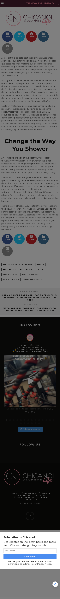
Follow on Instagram (32, 429)
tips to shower (30, 274)
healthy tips (27, 269)
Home (15, 493)
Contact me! (32, 499)
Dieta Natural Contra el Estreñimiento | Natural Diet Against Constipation (30, 309)
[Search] (58, 3)
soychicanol (29, 358)
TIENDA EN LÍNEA (39, 3)
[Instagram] (52, 403)
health (40, 264)
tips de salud (10, 274)
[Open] (30, 381)
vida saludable (11, 279)
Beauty (45, 493)
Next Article (30, 305)
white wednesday (32, 279)
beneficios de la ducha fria (17, 264)
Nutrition (24, 495)
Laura (43, 497)
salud (41, 269)
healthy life (9, 269)
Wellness (30, 493)
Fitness (41, 495)
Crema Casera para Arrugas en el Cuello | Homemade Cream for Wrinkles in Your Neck (30, 297)
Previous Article (30, 292)
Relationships (25, 497)
